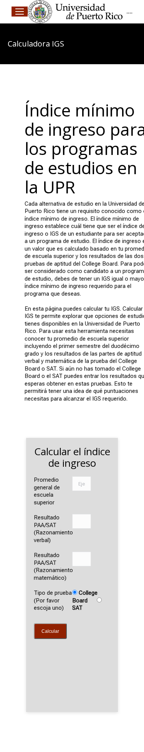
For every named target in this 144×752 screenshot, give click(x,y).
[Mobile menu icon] (20, 12)
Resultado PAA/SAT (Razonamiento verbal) (53, 529)
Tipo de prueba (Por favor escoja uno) (53, 600)
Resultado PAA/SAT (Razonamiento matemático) (53, 566)
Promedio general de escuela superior (47, 491)
